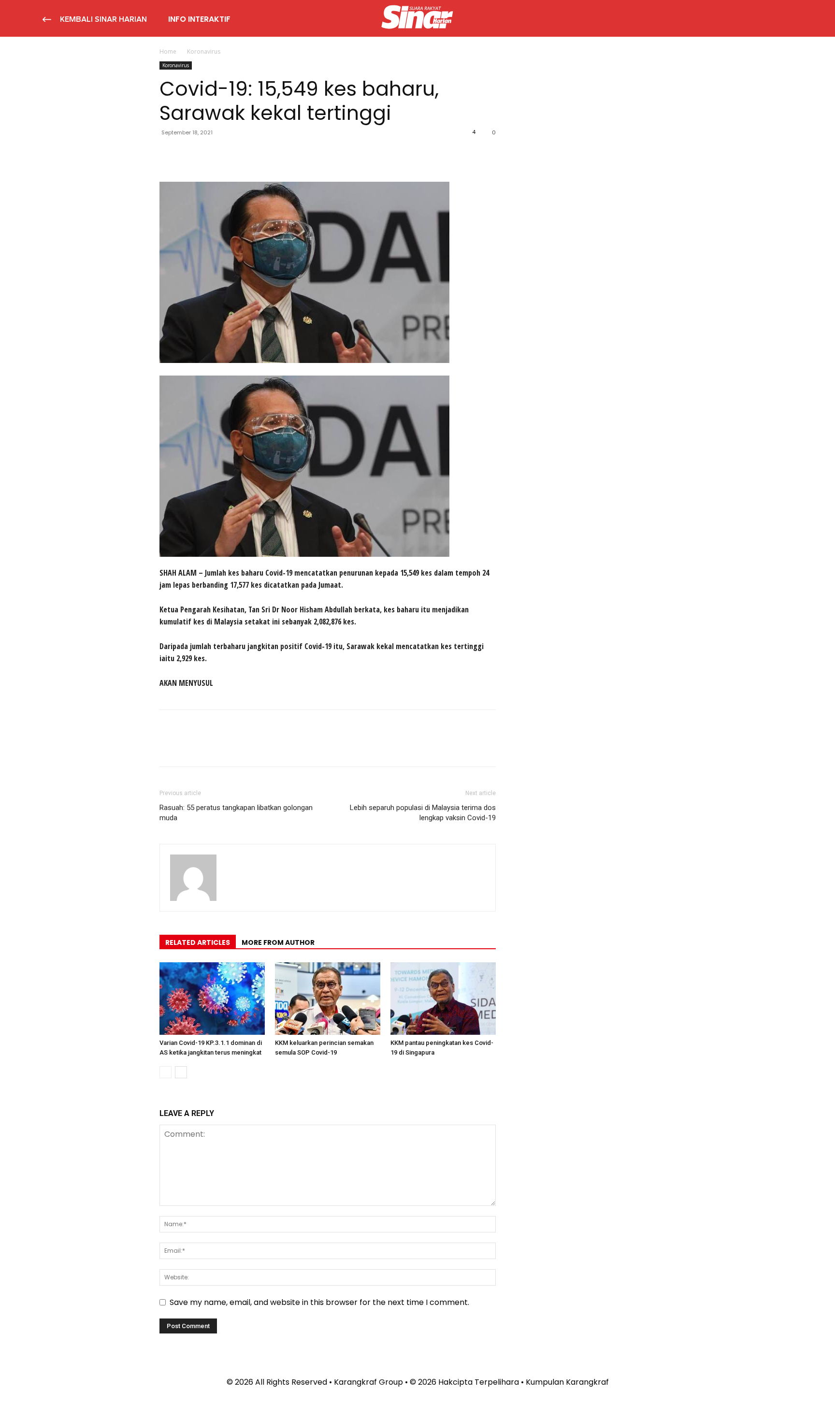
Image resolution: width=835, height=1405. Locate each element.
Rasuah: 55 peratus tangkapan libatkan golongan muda (236, 812)
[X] (191, 154)
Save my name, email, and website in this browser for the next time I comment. (319, 1302)
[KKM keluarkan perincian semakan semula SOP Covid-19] (327, 998)
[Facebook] (169, 154)
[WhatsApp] (235, 154)
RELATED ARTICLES (197, 942)
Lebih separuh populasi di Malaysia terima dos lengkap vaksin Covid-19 (423, 812)
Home (167, 51)
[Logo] (417, 18)
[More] (258, 154)
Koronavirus (175, 65)
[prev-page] (165, 1072)
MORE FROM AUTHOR (278, 942)
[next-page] (181, 1072)
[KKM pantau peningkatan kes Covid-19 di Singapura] (443, 998)
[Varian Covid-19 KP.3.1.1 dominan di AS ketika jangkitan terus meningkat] (212, 998)
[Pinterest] (213, 154)
